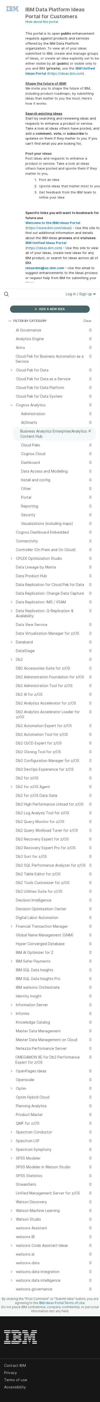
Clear (87, 321)
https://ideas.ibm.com (65, 73)
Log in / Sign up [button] (79, 294)
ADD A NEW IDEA (51, 309)
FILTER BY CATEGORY (30, 321)
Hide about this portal (41, 22)
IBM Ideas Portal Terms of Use (62, 1303)
